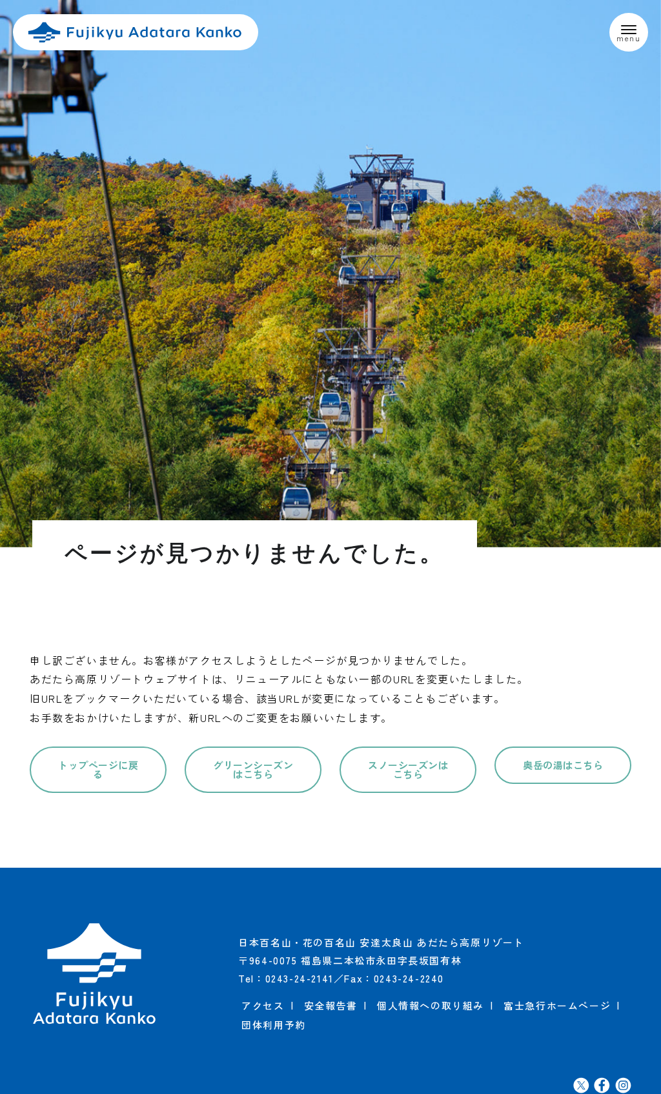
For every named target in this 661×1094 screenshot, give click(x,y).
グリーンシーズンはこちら (253, 769)
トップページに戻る (98, 769)
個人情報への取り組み (430, 1005)
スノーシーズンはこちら (408, 769)
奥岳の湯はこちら (563, 765)
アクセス (262, 1005)
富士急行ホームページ (557, 1005)
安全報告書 (331, 1005)
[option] (330, 273)
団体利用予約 (273, 1024)
